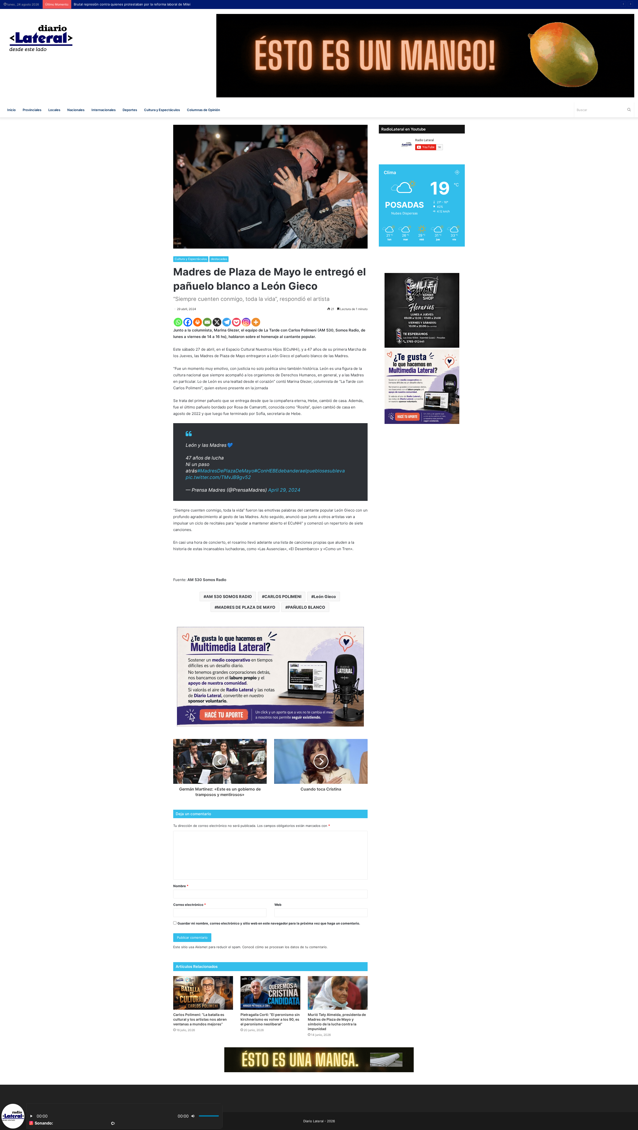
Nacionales (75, 110)
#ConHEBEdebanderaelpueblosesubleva (299, 471)
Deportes (130, 110)
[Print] (197, 322)
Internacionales (103, 110)
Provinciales (32, 110)
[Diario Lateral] (41, 38)
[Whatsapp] (178, 322)
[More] (255, 322)
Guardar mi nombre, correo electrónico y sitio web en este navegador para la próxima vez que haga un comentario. (268, 923)
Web (277, 905)
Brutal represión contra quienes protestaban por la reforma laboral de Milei (132, 4)
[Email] (207, 322)
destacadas (219, 259)
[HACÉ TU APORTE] (270, 676)
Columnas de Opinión (203, 110)
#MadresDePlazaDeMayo (225, 471)
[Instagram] (246, 322)
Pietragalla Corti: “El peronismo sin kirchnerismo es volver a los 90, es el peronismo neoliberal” (270, 1019)
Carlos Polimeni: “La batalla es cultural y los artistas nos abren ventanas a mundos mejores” (200, 1019)
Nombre (180, 886)
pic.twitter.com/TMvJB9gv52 (218, 477)
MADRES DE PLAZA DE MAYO (246, 607)
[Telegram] (226, 322)
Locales (54, 110)
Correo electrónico (189, 905)
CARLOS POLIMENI (282, 596)
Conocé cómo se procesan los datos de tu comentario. (285, 947)
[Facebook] (187, 322)
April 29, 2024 (284, 490)
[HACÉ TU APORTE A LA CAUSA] (319, 1060)
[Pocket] (236, 322)
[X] (217, 322)
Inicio (11, 110)
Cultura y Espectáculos (162, 110)
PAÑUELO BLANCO (306, 607)
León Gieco (325, 596)
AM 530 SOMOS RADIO (229, 596)
